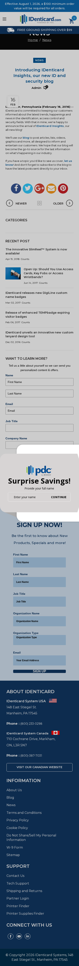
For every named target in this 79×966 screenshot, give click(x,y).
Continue (58, 497)
